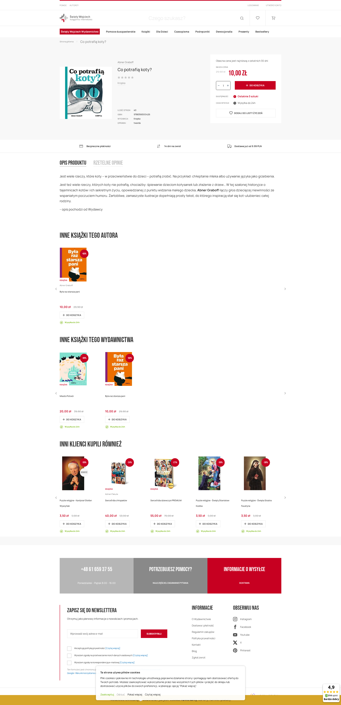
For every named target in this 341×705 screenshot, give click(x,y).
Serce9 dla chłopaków (116, 500)
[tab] (76, 167)
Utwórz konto (273, 5)
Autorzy (74, 5)
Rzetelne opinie (108, 163)
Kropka (121, 83)
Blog (194, 651)
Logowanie (253, 5)
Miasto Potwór (67, 396)
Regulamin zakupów (203, 632)
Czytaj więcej (153, 694)
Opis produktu (73, 163)
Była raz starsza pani (70, 291)
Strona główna (67, 41)
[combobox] (167, 18)
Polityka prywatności (203, 638)
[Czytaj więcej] (112, 648)
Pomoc (63, 5)
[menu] (170, 31)
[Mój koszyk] (273, 18)
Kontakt (196, 644)
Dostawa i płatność (203, 625)
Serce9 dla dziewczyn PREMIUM (166, 500)
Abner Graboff (126, 62)
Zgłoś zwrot (198, 657)
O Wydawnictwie (201, 619)
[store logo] (76, 18)
